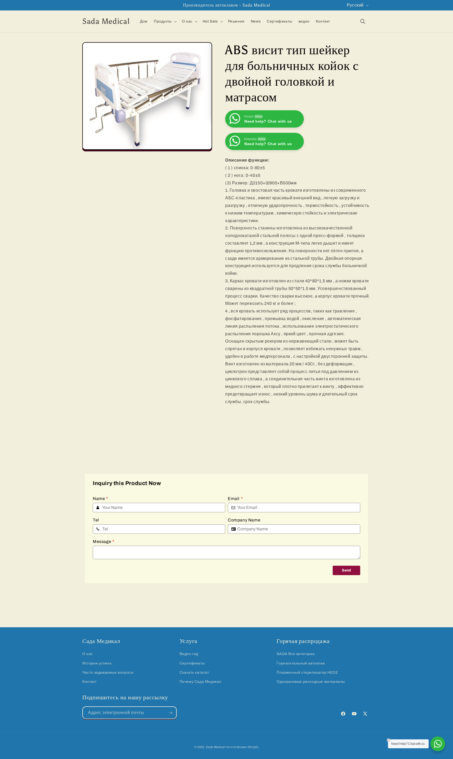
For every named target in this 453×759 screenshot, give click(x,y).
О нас (87, 654)
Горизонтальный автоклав (301, 663)
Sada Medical (215, 747)
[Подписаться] (170, 712)
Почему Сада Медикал (200, 682)
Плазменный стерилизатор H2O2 (307, 672)
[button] (165, 21)
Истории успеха (96, 663)
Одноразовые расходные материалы (311, 682)
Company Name (244, 520)
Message (104, 541)
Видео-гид (189, 654)
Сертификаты (192, 663)
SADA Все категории (296, 654)
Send (346, 570)
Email (235, 498)
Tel (96, 520)
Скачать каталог (194, 672)
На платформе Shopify (242, 747)
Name (100, 498)
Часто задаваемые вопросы (107, 672)
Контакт (89, 682)
